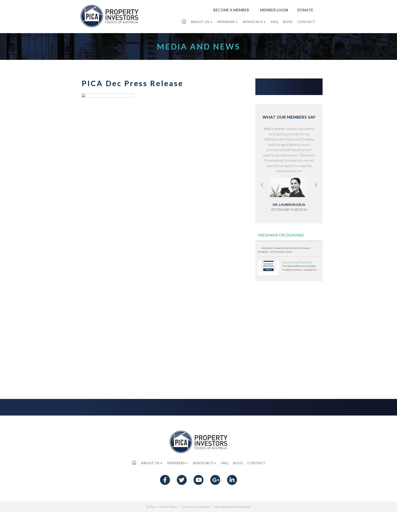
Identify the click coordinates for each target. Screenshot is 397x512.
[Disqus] (157, 219)
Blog (238, 463)
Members (176, 463)
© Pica (150, 506)
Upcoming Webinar (297, 262)
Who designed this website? (232, 506)
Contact (256, 463)
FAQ (224, 463)
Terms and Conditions (195, 506)
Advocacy (203, 463)
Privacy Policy (168, 506)
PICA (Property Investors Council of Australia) (109, 15)
